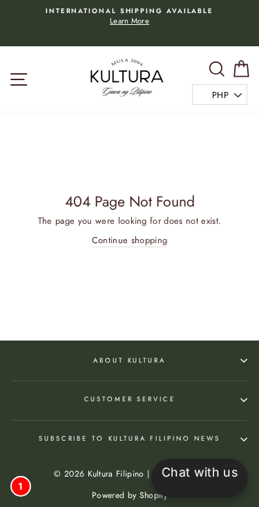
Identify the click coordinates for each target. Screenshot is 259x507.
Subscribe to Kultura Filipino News (129, 438)
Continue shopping (129, 240)
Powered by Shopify (129, 495)
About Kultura (129, 360)
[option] (129, 17)
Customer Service (129, 399)
